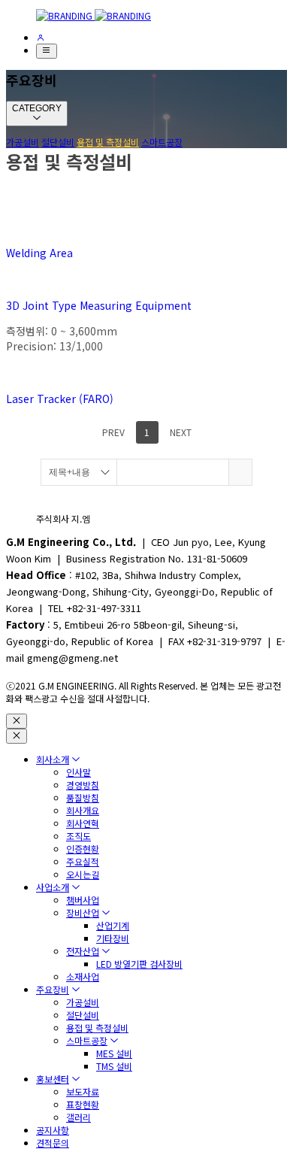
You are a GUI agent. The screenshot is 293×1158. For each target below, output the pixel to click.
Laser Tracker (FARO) (59, 398)
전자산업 (82, 950)
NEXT (182, 432)
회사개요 (82, 810)
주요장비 (52, 989)
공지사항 (52, 1129)
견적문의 (52, 1142)
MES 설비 (114, 1053)
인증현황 (82, 848)
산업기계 (112, 925)
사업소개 (52, 887)
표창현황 (82, 1104)
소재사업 (82, 976)
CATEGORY (37, 108)
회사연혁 (82, 823)
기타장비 (112, 938)
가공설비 (22, 141)
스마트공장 (162, 141)
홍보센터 (52, 1078)
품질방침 (82, 797)
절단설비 (57, 141)
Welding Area (39, 252)
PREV (112, 432)
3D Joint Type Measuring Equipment (99, 305)
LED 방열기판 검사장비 (139, 963)
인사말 (78, 771)
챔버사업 (82, 899)
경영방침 (82, 784)
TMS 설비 (114, 1065)
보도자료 (82, 1091)
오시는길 (82, 874)
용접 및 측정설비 (108, 141)
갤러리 (78, 1117)
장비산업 (82, 912)
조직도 (78, 835)
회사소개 (52, 759)
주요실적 (82, 861)
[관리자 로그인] (40, 37)
